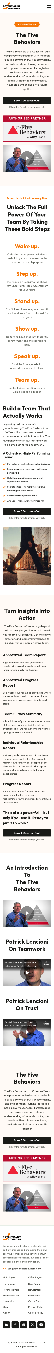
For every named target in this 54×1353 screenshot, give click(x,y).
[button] (49, 6)
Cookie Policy (35, 1312)
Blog (5, 1306)
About (6, 1312)
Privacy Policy (36, 1306)
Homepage (9, 1283)
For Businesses (11, 1295)
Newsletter (9, 1301)
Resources (34, 1295)
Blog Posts (34, 1283)
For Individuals (11, 1289)
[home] (11, 5)
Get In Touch (35, 1301)
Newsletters (34, 1289)
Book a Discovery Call (27, 100)
